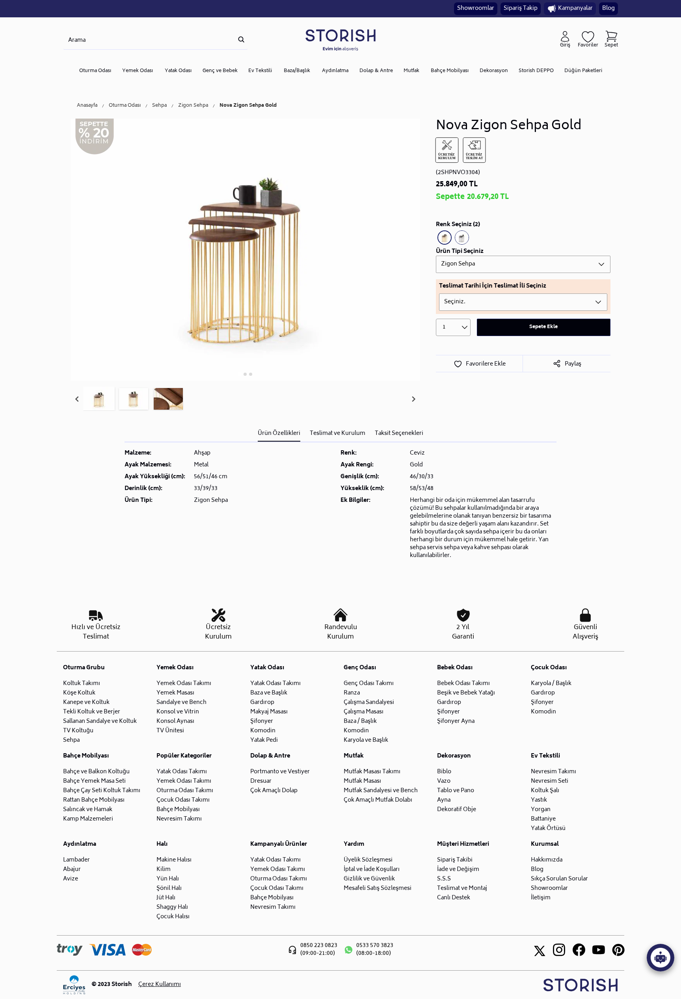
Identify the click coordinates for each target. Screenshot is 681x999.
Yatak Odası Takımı (275, 684)
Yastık (539, 800)
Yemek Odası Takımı (183, 684)
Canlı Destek (453, 898)
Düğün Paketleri (583, 71)
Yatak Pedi (264, 740)
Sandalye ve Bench (181, 702)
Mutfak (411, 71)
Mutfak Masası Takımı (372, 772)
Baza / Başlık (360, 721)
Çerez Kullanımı (159, 985)
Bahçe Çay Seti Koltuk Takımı (101, 791)
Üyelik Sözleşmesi (368, 860)
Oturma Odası (95, 71)
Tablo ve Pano (455, 791)
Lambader (76, 860)
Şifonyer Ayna (455, 721)
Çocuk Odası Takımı (183, 800)
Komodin (262, 731)
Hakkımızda (546, 860)
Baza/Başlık (297, 71)
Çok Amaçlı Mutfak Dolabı (378, 800)
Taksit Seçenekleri (399, 433)
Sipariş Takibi (455, 860)
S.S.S (444, 879)
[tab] (240, 374)
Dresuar (261, 781)
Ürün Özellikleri (279, 433)
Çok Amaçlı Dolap (274, 791)
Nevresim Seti (549, 781)
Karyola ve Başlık (366, 740)
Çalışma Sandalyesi (369, 702)
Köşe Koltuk (79, 693)
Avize (70, 879)
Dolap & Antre (376, 71)
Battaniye (543, 819)
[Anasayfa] (340, 40)
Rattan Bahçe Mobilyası (94, 800)
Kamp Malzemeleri (88, 819)
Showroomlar (475, 8)
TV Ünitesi (170, 731)
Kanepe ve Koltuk (86, 702)
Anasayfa (87, 106)
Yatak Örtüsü (548, 829)
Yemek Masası (175, 693)
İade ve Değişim (458, 870)
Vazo (443, 781)
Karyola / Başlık (551, 684)
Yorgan (541, 810)
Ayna (443, 800)
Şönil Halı (169, 888)
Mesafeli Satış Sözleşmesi (377, 888)
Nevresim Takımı (179, 819)
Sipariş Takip (521, 8)
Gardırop (262, 702)
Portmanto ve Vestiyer (280, 772)
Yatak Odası (178, 71)
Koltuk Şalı (545, 791)
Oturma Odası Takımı (184, 791)
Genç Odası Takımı (369, 684)
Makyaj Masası (269, 712)
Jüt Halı (165, 898)
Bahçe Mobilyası (450, 71)
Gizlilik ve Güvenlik (369, 879)
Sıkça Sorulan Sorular (559, 879)
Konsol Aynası (175, 721)
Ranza (352, 693)
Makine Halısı (174, 860)
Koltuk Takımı (81, 684)
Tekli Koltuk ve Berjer (91, 712)
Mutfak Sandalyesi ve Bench (381, 791)
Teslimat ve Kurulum (337, 433)
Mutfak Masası (362, 781)
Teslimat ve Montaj (462, 888)
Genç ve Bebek (220, 71)
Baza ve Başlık (268, 693)
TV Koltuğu (78, 731)
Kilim (163, 870)
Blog (608, 8)
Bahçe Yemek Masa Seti (94, 781)
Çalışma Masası (363, 712)
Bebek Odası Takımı (463, 684)
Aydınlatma (335, 71)
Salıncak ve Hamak (87, 810)
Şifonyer (261, 721)
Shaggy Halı (172, 907)
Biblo (444, 772)
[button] (99, 399)
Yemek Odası (137, 71)
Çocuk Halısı (173, 917)
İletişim (541, 898)
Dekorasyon (494, 71)
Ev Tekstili (260, 71)
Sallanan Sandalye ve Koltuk (100, 721)
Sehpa (159, 106)
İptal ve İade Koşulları (372, 870)
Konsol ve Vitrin (177, 712)
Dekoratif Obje (456, 810)
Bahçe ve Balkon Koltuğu (96, 772)
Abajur (72, 870)
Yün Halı (167, 879)
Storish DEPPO (536, 71)
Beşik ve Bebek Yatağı (466, 693)
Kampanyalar (575, 8)
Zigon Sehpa (193, 106)
